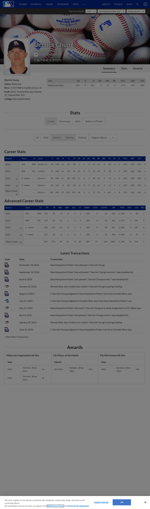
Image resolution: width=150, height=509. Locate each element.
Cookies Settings (101, 502)
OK (121, 502)
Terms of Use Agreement (78, 506)
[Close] (145, 502)
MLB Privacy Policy (55, 506)
